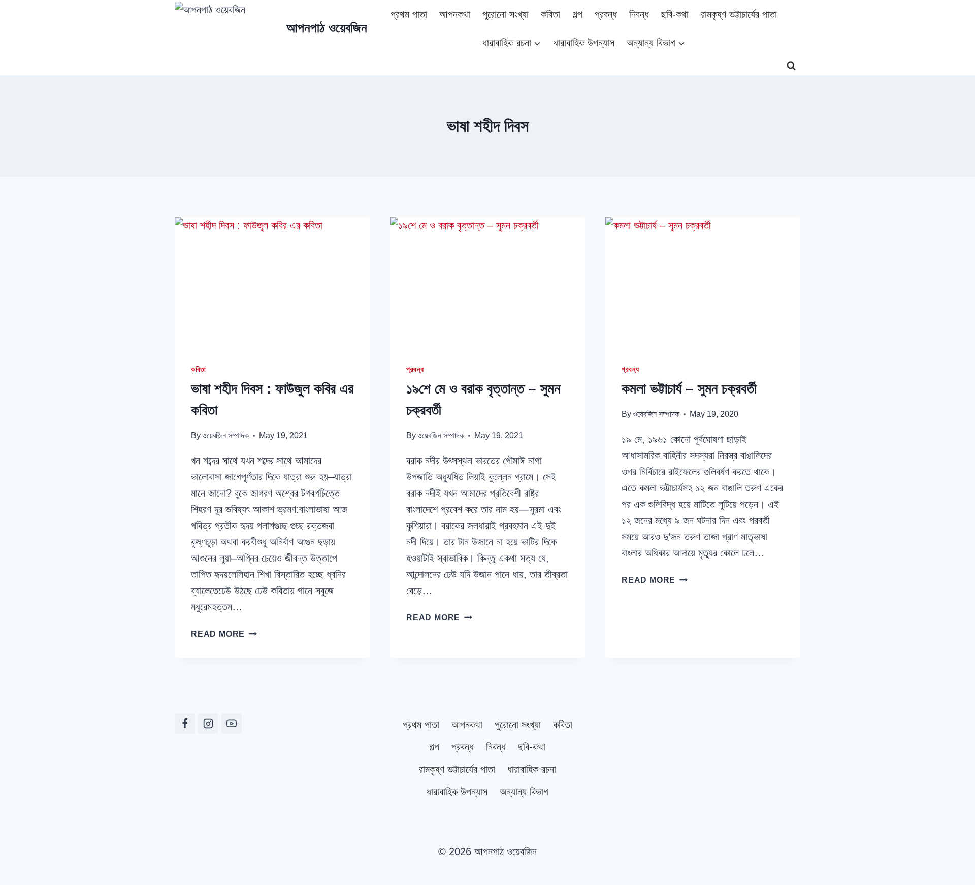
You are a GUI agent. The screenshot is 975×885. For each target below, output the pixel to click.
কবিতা (550, 14)
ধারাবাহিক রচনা (531, 769)
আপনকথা (454, 14)
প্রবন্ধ (606, 14)
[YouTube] (231, 723)
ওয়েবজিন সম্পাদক (225, 435)
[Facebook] (185, 723)
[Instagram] (208, 723)
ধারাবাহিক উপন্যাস (584, 42)
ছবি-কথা (675, 14)
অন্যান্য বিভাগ (524, 791)
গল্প (577, 14)
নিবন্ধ (639, 14)
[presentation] (272, 282)
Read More (224, 634)
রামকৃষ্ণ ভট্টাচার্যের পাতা (739, 14)
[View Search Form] (791, 66)
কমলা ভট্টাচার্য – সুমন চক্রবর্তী (689, 389)
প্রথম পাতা (409, 14)
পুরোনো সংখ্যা (505, 14)
